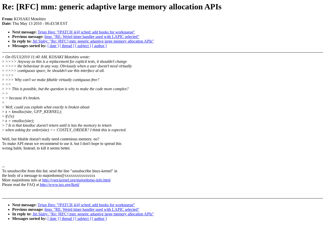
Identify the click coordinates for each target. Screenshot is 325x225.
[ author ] (99, 46)
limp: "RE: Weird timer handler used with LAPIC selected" (91, 36)
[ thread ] (67, 46)
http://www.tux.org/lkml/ (59, 184)
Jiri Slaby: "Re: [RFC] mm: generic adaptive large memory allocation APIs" (93, 41)
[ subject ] (83, 46)
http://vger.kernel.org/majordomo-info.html (76, 180)
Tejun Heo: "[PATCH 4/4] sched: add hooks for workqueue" (86, 32)
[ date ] (53, 46)
